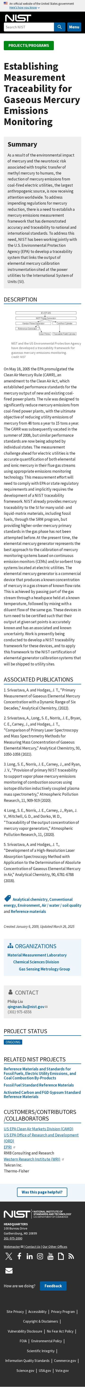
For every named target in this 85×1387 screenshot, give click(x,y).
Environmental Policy (46, 1341)
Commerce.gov (65, 1360)
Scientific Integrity (41, 1351)
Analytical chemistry (30, 899)
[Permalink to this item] (41, 144)
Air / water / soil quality (61, 905)
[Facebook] (19, 1256)
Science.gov (25, 1370)
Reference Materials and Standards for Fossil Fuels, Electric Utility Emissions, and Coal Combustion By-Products (40, 1073)
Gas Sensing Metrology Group (44, 969)
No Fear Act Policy (60, 1331)
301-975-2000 (13, 1238)
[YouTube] (50, 1256)
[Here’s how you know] (42, 6)
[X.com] (9, 1256)
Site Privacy (15, 1311)
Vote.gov (62, 1370)
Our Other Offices (54, 1246)
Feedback (53, 1285)
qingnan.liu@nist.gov (26, 1006)
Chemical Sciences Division (36, 962)
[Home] (18, 17)
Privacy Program (63, 1311)
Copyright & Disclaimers (40, 1321)
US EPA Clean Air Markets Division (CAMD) (38, 1128)
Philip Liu (15, 1001)
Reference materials (28, 911)
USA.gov (45, 1370)
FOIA (23, 1341)
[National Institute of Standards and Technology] (37, 1214)
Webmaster (12, 1246)
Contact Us (32, 1246)
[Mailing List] (9, 1270)
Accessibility (37, 1311)
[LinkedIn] (30, 1256)
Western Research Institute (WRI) (32, 1159)
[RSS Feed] (71, 1256)
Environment (29, 905)
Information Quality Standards (27, 1360)
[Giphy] (61, 1256)
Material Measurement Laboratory (37, 955)
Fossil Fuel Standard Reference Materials (39, 1085)
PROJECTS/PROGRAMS (28, 45)
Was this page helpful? (42, 1192)
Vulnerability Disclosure (25, 1331)
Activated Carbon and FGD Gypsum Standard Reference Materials (42, 1095)
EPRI (8, 1147)
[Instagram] (40, 1256)
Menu (74, 27)
